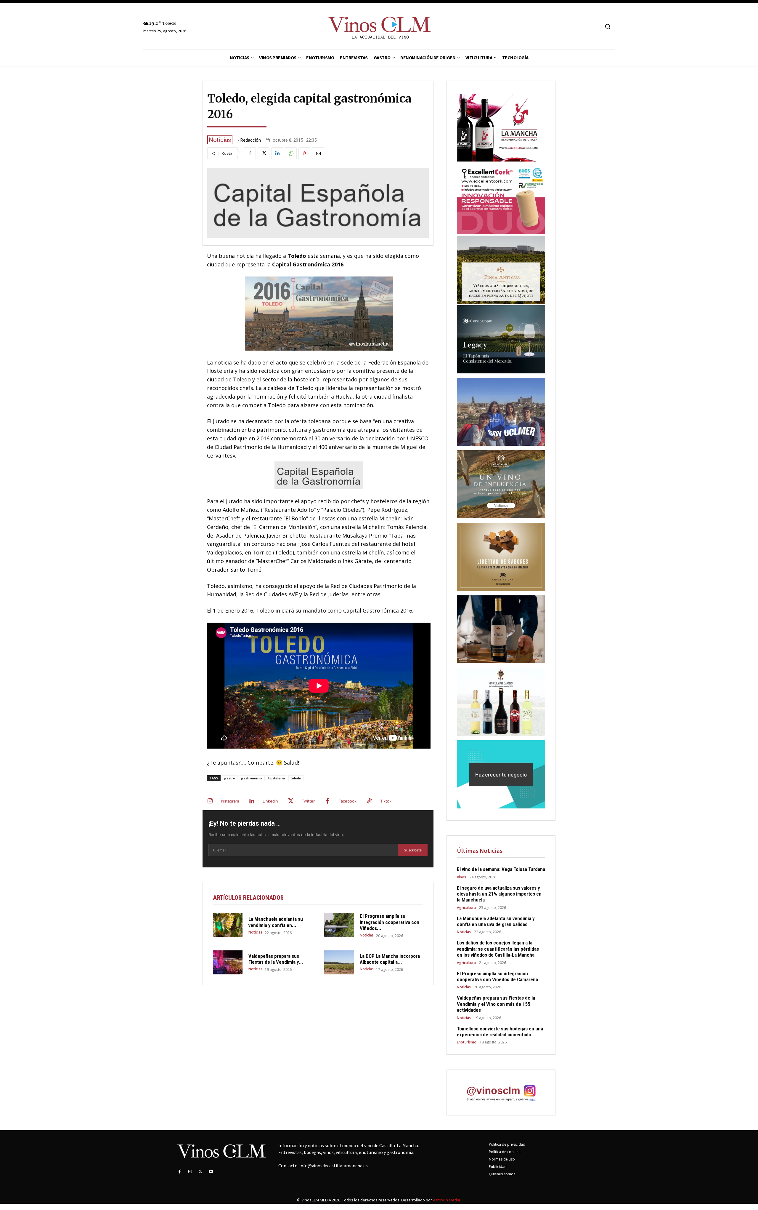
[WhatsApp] (291, 153)
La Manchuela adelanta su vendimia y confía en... (275, 922)
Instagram (230, 801)
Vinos (461, 877)
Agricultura (466, 908)
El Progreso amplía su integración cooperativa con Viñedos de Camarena (497, 976)
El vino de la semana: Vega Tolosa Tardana (501, 869)
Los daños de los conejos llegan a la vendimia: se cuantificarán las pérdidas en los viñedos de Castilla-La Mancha (498, 949)
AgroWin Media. (447, 1200)
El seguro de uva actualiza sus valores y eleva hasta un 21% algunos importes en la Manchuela (499, 894)
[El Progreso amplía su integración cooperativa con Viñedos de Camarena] (339, 925)
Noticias (220, 139)
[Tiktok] (369, 801)
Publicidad (498, 1166)
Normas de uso (502, 1159)
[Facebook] (250, 153)
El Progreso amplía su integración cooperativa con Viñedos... (389, 922)
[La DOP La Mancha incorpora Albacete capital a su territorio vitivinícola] (339, 962)
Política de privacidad (507, 1144)
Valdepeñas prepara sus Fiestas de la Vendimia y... (275, 959)
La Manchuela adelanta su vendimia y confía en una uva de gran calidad (496, 921)
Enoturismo (466, 1042)
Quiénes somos (502, 1174)
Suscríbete (413, 850)
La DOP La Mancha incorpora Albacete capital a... (390, 959)
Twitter (308, 801)
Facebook (347, 801)
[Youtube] (211, 1171)
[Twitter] (263, 153)
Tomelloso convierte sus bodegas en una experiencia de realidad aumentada (500, 1032)
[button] (607, 26)
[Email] (318, 153)
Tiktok (385, 801)
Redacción (250, 140)
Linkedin (270, 801)
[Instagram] (210, 801)
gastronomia (251, 778)
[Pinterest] (304, 153)
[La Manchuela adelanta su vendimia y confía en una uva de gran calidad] (228, 925)
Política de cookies (504, 1151)
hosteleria (276, 778)
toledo (296, 778)
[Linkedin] (277, 153)
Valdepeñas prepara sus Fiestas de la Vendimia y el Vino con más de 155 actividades (496, 1004)
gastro (229, 778)
